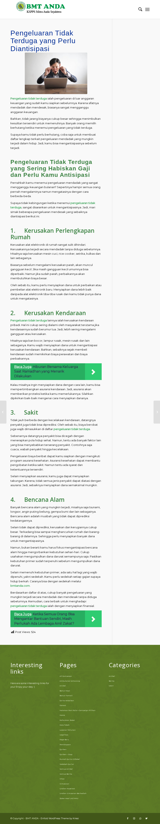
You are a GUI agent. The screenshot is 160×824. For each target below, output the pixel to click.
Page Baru (64, 739)
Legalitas (64, 735)
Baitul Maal (65, 691)
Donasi (63, 705)
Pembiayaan (65, 744)
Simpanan (64, 784)
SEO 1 (111, 686)
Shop (62, 779)
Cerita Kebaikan (67, 700)
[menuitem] (138, 9)
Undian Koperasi (67, 789)
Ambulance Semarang (70, 681)
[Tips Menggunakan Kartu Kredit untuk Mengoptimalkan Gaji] (157, 412)
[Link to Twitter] (146, 818)
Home (62, 715)
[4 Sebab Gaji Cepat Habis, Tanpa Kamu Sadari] (3, 412)
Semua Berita (66, 774)
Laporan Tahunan (68, 730)
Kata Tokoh (65, 725)
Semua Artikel (66, 769)
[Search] (138, 9)
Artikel (63, 686)
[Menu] (147, 9)
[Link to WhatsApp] (140, 818)
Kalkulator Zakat (67, 720)
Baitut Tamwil (66, 695)
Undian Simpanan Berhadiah (73, 793)
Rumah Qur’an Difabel (70, 759)
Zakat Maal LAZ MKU (69, 798)
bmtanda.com (20, 585)
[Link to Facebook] (128, 818)
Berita (111, 681)
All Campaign (66, 676)
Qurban (63, 749)
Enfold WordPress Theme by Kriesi (60, 818)
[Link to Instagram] (134, 818)
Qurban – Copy (66, 754)
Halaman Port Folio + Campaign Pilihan (77, 710)
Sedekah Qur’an (67, 764)
